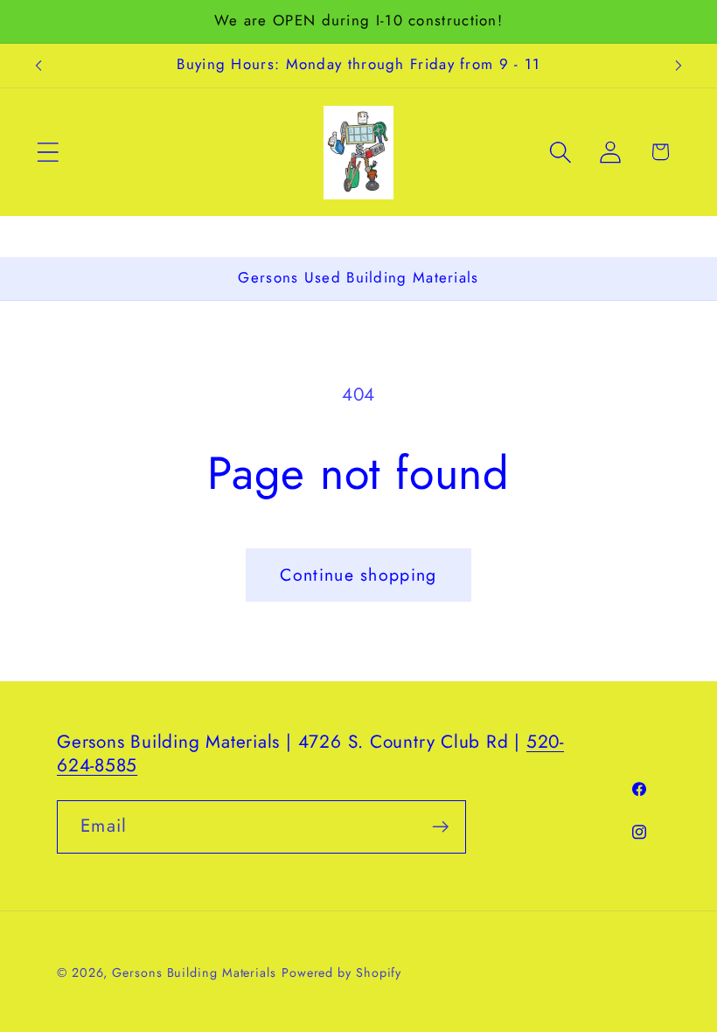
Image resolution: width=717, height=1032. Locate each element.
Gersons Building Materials (194, 972)
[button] (48, 152)
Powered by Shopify (341, 972)
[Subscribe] (440, 827)
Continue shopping (358, 574)
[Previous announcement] (38, 65)
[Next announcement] (678, 65)
